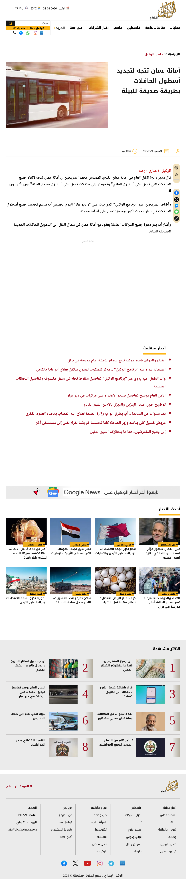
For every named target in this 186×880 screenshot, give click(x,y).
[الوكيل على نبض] (122, 863)
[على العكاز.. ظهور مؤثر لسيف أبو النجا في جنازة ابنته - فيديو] (159, 531)
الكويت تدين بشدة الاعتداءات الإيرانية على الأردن (26, 600)
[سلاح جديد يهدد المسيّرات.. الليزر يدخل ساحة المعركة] (70, 580)
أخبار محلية (35, 594)
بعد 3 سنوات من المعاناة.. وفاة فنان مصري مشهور (115, 716)
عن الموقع (65, 815)
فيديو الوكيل (168, 851)
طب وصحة (125, 594)
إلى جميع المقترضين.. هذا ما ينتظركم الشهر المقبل (128, 432)
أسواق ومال (133, 844)
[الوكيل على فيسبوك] (64, 863)
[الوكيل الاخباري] (169, 786)
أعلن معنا (77, 28)
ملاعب (117, 28)
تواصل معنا (65, 822)
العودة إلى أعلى (18, 786)
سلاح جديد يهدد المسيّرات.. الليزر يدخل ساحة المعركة (71, 600)
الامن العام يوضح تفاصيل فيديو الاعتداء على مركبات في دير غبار (116, 395)
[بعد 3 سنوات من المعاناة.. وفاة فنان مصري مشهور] (150, 721)
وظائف (171, 837)
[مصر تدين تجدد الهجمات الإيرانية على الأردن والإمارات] (70, 531)
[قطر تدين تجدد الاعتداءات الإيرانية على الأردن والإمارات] (115, 531)
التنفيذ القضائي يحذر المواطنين (30, 742)
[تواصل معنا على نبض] (41, 33)
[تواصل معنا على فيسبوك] (21, 33)
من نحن (67, 808)
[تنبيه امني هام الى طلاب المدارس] (63, 721)
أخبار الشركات (98, 28)
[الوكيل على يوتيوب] (87, 863)
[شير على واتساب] (176, 211)
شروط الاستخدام (61, 829)
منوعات (137, 851)
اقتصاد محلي (168, 815)
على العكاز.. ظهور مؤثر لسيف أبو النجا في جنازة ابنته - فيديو (163, 553)
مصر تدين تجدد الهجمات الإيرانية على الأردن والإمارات (71, 551)
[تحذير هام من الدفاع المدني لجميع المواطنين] (150, 747)
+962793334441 (27, 815)
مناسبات (102, 837)
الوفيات (102, 851)
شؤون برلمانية (167, 829)
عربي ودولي (124, 544)
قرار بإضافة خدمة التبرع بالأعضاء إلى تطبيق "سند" (116, 691)
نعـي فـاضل (99, 844)
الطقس (171, 822)
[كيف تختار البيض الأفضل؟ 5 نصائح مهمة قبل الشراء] (115, 580)
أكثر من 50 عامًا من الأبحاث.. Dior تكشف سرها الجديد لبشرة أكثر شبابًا (28, 553)
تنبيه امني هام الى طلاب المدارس (28, 716)
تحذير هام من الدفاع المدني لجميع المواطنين (116, 742)
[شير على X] (176, 199)
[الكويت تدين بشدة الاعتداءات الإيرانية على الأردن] (26, 580)
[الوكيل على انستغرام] (100, 863)
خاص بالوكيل (154, 54)
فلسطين (133, 28)
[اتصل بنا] (14, 32)
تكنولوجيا (80, 594)
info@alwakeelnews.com (22, 829)
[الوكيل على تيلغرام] (111, 863)
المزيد (60, 28)
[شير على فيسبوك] (176, 192)
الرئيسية (174, 54)
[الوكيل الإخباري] (163, 10)
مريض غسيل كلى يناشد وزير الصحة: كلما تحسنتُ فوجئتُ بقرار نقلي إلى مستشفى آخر (101, 422)
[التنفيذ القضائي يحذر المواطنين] (63, 747)
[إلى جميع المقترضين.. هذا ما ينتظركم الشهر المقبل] (150, 668)
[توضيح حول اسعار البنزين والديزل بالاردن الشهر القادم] (63, 668)
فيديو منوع (134, 829)
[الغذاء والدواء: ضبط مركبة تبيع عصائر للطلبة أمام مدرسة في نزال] (159, 580)
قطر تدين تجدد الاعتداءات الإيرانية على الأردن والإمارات (115, 551)
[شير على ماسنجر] (176, 206)
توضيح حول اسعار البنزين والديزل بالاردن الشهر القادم (125, 404)
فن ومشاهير (168, 544)
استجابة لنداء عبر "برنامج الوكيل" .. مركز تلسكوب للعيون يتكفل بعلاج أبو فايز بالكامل (101, 369)
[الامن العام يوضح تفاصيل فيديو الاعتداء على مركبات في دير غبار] (63, 694)
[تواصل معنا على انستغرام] (35, 33)
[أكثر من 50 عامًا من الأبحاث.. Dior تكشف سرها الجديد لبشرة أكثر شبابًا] (26, 531)
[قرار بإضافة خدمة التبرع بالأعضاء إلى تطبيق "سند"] (150, 694)
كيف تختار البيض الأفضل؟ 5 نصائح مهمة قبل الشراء (117, 600)
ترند (139, 822)
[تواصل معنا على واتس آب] (28, 33)
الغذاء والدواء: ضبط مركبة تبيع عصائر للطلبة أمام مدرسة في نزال (116, 360)
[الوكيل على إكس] (75, 863)
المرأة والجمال (34, 544)
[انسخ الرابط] (176, 218)
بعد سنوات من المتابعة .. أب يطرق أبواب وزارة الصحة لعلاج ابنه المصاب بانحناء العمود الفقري (96, 413)
